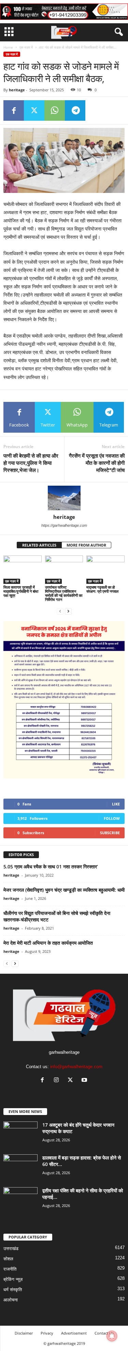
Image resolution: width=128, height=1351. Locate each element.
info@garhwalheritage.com (76, 1066)
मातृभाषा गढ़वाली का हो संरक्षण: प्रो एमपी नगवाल (102, 589)
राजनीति (9, 1269)
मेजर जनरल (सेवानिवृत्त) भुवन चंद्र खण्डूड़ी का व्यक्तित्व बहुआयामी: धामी (64, 890)
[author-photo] (64, 498)
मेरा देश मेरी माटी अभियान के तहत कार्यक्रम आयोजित (48, 943)
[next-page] (68, 611)
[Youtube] (85, 1080)
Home (8, 47)
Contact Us (104, 1333)
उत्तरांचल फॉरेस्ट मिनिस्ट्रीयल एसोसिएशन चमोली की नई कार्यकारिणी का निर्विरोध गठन (63, 593)
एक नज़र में (26, 47)
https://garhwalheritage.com (64, 525)
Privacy (47, 1333)
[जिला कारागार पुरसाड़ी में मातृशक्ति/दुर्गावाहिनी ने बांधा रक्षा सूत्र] (22, 569)
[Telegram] (75, 110)
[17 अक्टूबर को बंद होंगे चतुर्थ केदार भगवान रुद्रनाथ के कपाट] (20, 1134)
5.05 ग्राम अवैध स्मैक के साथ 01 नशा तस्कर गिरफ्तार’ (50, 866)
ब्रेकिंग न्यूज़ (13, 1279)
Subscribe (110, 832)
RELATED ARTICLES (39, 545)
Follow (112, 818)
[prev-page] (60, 611)
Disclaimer (24, 1333)
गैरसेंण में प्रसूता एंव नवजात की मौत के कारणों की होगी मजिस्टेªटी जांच (97, 462)
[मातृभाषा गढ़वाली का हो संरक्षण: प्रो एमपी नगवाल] (105, 569)
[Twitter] (34, 110)
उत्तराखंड (10, 1248)
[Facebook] (13, 110)
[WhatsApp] (54, 110)
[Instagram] (58, 1080)
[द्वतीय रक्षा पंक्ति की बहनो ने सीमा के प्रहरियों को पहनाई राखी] (20, 1200)
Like (116, 803)
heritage (17, 89)
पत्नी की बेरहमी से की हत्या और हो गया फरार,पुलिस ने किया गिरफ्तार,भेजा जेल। (30, 462)
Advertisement (74, 1333)
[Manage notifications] (111, 1335)
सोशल (8, 1258)
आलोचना (10, 1299)
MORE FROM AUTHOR (86, 545)
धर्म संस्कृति (12, 1289)
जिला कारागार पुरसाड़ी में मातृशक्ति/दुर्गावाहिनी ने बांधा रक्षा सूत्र (20, 591)
